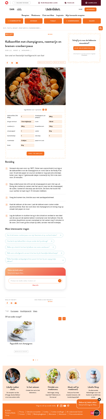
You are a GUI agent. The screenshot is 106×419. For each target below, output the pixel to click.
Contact (22, 414)
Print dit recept (59, 62)
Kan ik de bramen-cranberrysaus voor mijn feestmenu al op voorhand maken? (32, 235)
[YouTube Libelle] (64, 405)
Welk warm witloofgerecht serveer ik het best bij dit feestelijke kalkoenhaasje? (32, 253)
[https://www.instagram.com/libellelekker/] (61, 405)
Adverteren (62, 414)
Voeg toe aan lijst (35, 153)
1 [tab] (33, 360)
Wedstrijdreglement (39, 414)
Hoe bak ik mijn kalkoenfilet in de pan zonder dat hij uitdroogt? (27, 241)
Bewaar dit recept (45, 62)
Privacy (21, 412)
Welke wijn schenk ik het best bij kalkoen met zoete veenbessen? (28, 247)
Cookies (46, 412)
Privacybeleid (84, 55)
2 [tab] (35, 360)
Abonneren (52, 414)
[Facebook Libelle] (57, 405)
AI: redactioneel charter (75, 412)
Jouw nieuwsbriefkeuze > (84, 48)
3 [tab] (37, 360)
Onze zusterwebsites (76, 414)
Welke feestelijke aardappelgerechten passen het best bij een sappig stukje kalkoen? (31, 260)
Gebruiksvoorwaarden (33, 412)
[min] (43, 110)
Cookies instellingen (57, 412)
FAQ (29, 414)
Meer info (35, 285)
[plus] (45, 110)
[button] (91, 3)
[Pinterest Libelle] (68, 405)
